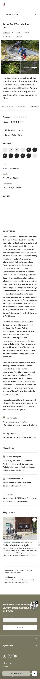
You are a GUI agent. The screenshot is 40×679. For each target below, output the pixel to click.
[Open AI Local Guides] (34, 605)
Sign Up (20, 627)
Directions (21, 106)
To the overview (12, 14)
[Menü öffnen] (34, 673)
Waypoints (33, 106)
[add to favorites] (35, 14)
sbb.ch (21, 470)
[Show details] (36, 602)
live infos (32, 425)
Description (7, 106)
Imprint (5, 666)
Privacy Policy (8, 663)
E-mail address (7, 616)
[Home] (4, 5)
